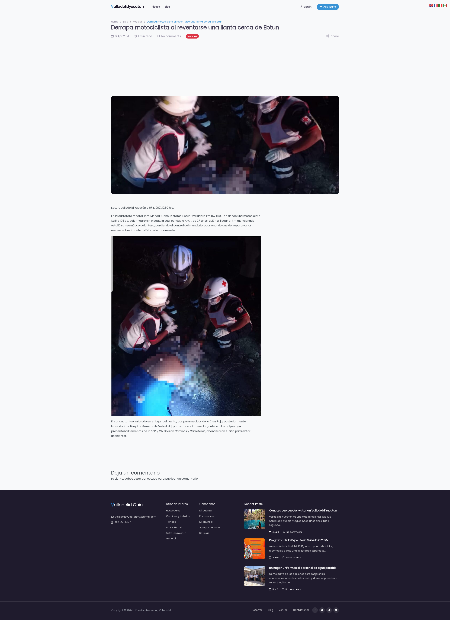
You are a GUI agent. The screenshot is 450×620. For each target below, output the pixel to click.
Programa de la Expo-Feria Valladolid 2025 (298, 540)
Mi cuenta (205, 510)
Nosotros (257, 610)
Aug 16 (275, 531)
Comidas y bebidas (178, 516)
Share (335, 36)
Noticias (137, 21)
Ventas (283, 610)
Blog (167, 6)
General (171, 538)
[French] (436, 5)
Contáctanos (301, 610)
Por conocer (206, 516)
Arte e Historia (174, 527)
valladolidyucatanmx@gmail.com (135, 516)
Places (156, 6)
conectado (149, 479)
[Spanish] (445, 5)
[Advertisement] (225, 67)
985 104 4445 (122, 522)
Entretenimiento (176, 533)
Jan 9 (275, 557)
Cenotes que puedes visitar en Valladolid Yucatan (303, 510)
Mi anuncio (206, 522)
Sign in (307, 6)
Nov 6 (275, 589)
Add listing (329, 6)
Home (114, 21)
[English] (431, 5)
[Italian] (440, 5)
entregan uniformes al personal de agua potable (302, 568)
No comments (294, 531)
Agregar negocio (209, 527)
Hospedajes (173, 510)
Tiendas (171, 522)
